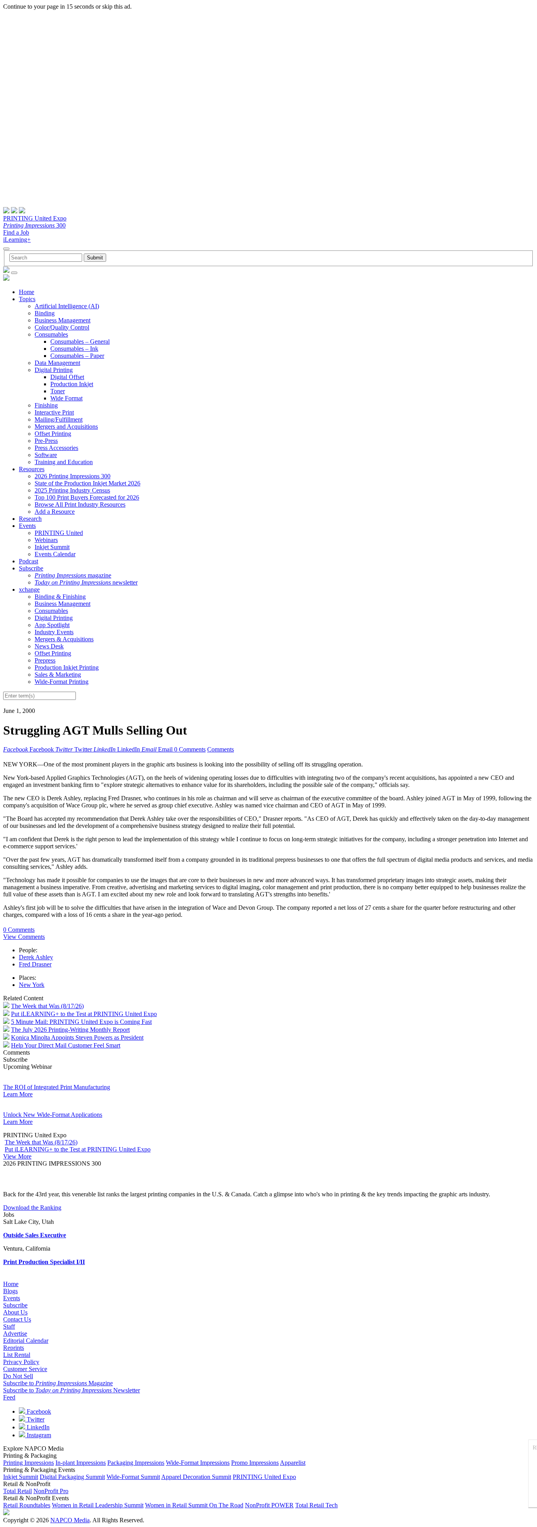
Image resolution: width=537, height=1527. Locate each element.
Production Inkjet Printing (67, 667)
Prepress (45, 660)
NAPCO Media (70, 1520)
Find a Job (16, 232)
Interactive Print (54, 412)
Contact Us (17, 1319)
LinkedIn (37, 1427)
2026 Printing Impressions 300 (72, 476)
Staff (9, 1326)
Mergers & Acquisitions (64, 639)
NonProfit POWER (269, 1505)
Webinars (46, 540)
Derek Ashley (36, 957)
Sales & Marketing (58, 674)
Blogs (10, 1291)
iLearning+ (17, 239)
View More (17, 1156)
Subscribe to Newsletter (71, 1390)
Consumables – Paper (77, 355)
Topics (27, 299)
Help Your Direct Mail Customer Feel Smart (65, 1045)
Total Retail (17, 1491)
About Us (15, 1312)
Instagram (38, 1435)
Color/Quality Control (62, 327)
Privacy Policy (21, 1362)
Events (27, 525)
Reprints (13, 1347)
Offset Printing (53, 433)
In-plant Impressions (80, 1462)
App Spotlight (52, 625)
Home (26, 292)
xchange (29, 589)
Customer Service (25, 1369)
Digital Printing (54, 369)
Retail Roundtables (26, 1505)
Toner (57, 391)
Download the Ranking (32, 1207)
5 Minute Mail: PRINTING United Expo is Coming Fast (81, 1021)
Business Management (62, 320)
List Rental (16, 1354)
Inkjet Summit (52, 547)
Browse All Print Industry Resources (80, 504)
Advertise (15, 1333)
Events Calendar (55, 554)
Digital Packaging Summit (72, 1476)
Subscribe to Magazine (58, 1383)
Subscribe (31, 568)
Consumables (51, 334)
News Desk (49, 646)
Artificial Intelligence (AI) (67, 306)
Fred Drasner (35, 964)
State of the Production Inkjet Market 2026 (87, 483)
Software (46, 455)
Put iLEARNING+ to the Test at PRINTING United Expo (84, 1014)
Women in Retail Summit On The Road (194, 1505)
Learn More (18, 1094)
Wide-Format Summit (133, 1476)
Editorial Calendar (25, 1340)
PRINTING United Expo (34, 218)
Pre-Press (46, 440)
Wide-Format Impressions (198, 1462)
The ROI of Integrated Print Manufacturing (56, 1087)
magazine (73, 575)
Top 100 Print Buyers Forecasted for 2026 (87, 497)
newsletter (86, 582)
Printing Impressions (28, 1462)
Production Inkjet (71, 384)
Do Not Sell (18, 1376)
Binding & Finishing (60, 596)
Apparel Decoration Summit (196, 1476)
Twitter (34, 1419)
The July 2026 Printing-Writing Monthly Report (70, 1029)
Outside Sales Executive (34, 1235)
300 (34, 225)
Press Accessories (56, 447)
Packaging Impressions (135, 1462)
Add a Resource (55, 511)
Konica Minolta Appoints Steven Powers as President (77, 1037)
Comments (220, 749)
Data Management (57, 362)
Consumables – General (80, 341)
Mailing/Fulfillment (59, 419)
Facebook (38, 1411)
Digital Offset (67, 377)
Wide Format (66, 398)
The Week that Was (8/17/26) (47, 1006)
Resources (31, 469)
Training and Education (64, 462)
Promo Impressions (255, 1462)
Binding (45, 313)
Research (30, 518)
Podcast (28, 561)
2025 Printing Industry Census (72, 490)
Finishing (46, 405)
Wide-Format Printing (61, 681)
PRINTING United (59, 532)
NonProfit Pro (50, 1491)
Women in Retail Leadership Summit (97, 1505)
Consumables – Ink (74, 348)
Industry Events (54, 632)
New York (31, 984)
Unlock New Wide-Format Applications (52, 1114)
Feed (9, 1397)
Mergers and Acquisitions (66, 426)
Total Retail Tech (316, 1505)
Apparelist (292, 1462)
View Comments (24, 936)
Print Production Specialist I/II (44, 1262)
